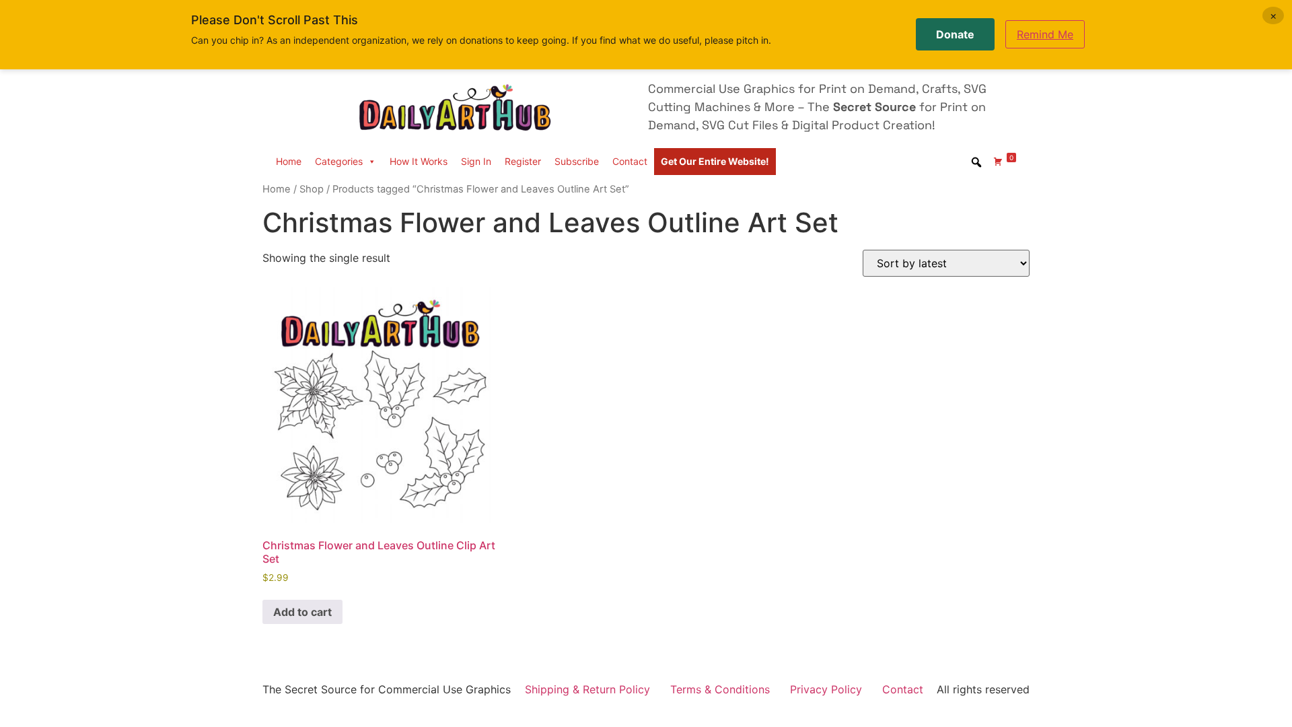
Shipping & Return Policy (587, 689)
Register (523, 161)
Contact (629, 161)
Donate (955, 34)
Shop (311, 189)
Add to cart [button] (302, 612)
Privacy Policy (826, 689)
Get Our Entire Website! (715, 161)
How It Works (418, 161)
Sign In (476, 161)
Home (288, 161)
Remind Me (1045, 34)
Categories (339, 161)
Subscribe (576, 161)
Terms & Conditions (720, 689)
